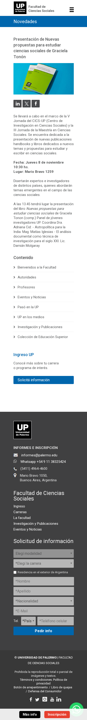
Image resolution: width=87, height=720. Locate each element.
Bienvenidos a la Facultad (37, 267)
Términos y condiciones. (36, 679)
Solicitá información (34, 380)
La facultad (22, 518)
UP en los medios (31, 317)
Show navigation (72, 9)
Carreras (20, 512)
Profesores (26, 287)
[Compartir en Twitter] (27, 106)
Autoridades (27, 277)
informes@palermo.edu (39, 455)
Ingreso (19, 506)
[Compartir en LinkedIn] (17, 106)
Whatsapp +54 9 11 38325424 (43, 462)
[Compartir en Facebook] (36, 106)
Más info (30, 714)
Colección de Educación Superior (43, 337)
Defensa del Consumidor (44, 691)
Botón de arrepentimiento (31, 687)
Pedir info (43, 631)
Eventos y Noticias (32, 297)
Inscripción (57, 714)
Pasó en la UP (28, 307)
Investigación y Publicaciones (40, 327)
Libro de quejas (61, 687)
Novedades (25, 21)
